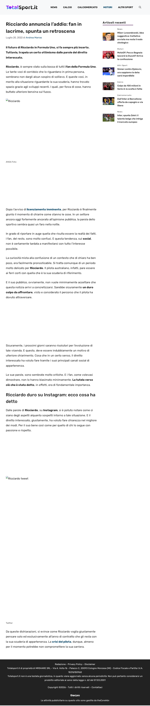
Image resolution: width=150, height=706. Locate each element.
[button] (140, 7)
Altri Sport (125, 7)
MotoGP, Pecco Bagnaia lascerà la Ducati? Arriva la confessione (130, 56)
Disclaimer (90, 664)
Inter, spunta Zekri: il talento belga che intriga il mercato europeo (130, 118)
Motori (107, 7)
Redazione (60, 664)
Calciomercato (87, 7)
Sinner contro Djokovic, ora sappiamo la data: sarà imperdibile (129, 72)
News (54, 7)
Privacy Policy (75, 664)
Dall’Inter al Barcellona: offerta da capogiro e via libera (130, 102)
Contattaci (97, 687)
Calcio (67, 7)
